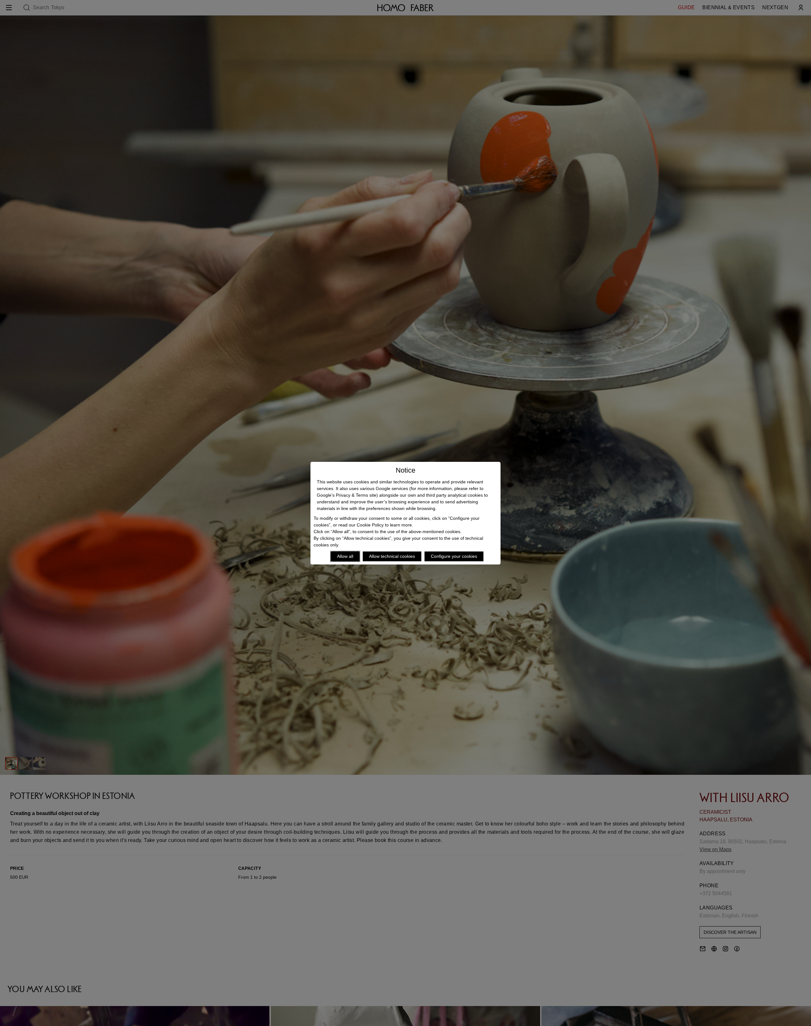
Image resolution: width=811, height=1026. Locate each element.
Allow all (345, 556)
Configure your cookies (454, 556)
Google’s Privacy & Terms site (346, 495)
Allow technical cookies (392, 556)
